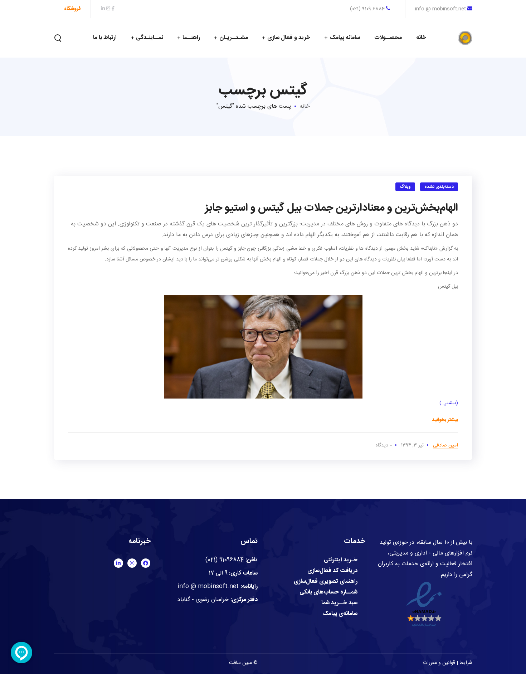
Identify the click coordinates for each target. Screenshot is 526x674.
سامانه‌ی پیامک (339, 613)
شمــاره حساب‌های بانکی (328, 592)
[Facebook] (145, 563)
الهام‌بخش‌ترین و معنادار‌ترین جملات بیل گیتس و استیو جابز (331, 208)
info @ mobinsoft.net (440, 9)
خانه (304, 106)
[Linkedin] (118, 563)
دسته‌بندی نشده (439, 186)
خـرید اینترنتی (340, 560)
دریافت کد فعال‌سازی (332, 571)
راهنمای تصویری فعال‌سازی (325, 581)
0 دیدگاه (384, 445)
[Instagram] (132, 563)
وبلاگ (405, 186)
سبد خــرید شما (339, 603)
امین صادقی (445, 445)
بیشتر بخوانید (445, 420)
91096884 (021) (224, 560)
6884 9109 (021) (368, 9)
